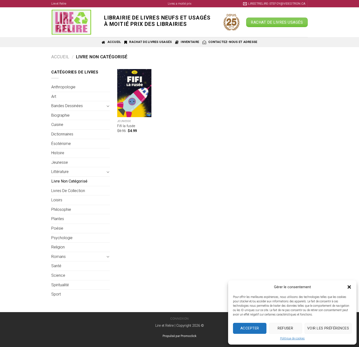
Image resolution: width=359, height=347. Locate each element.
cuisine (57, 124)
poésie (57, 228)
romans (58, 256)
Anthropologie (63, 87)
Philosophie (61, 209)
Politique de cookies (292, 338)
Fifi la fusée (126, 126)
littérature (60, 171)
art (53, 96)
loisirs (56, 200)
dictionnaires (62, 134)
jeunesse (59, 162)
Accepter (249, 328)
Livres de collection (68, 190)
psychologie (62, 237)
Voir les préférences (328, 328)
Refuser (285, 328)
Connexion (179, 318)
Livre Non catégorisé (69, 181)
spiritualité (60, 285)
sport (56, 294)
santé (56, 266)
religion (58, 247)
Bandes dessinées (67, 105)
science (58, 275)
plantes (57, 218)
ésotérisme (61, 143)
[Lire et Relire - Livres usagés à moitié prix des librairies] (74, 22)
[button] (349, 287)
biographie (60, 115)
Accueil (60, 56)
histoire (57, 153)
